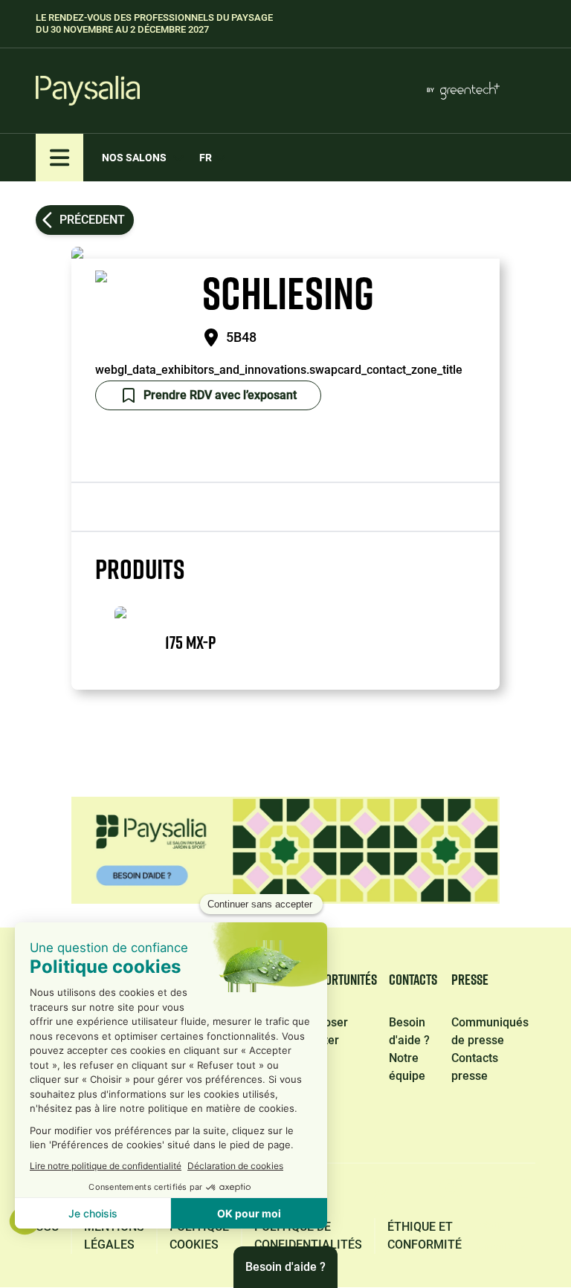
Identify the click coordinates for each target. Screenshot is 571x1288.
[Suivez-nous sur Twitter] (381, 1193)
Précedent (92, 220)
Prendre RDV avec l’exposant (220, 395)
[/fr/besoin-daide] (285, 850)
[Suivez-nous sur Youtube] (522, 1193)
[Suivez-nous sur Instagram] (450, 1193)
